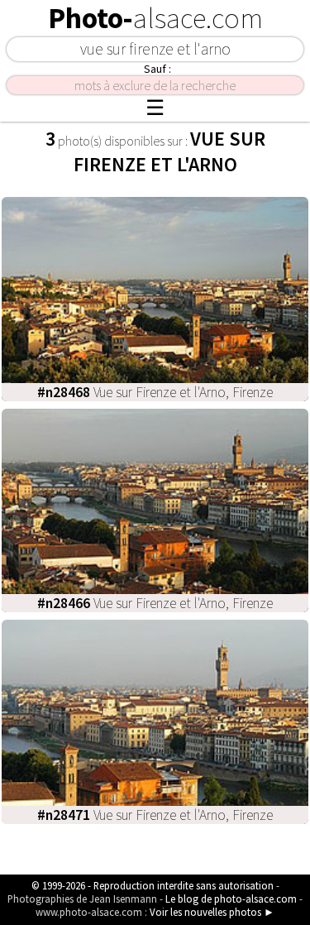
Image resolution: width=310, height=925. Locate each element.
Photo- (155, 18)
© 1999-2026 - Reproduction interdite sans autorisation (152, 885)
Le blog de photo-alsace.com (231, 898)
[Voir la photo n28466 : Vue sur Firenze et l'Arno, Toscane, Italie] (155, 509)
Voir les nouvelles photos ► (212, 911)
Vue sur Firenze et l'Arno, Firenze (155, 392)
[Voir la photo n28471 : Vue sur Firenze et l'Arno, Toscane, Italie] (155, 720)
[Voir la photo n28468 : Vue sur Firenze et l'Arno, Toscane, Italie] (155, 297)
